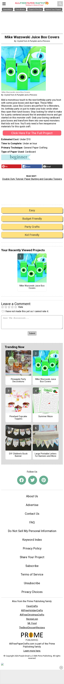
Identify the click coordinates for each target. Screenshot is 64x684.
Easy (32, 210)
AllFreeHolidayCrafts (32, 610)
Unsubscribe (32, 583)
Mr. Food (32, 623)
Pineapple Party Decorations (18, 380)
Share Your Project (32, 557)
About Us (32, 496)
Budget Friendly (32, 218)
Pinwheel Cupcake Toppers (18, 417)
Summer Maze (45, 416)
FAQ (32, 522)
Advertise (32, 505)
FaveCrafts (32, 606)
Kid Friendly (32, 235)
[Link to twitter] (32, 480)
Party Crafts (32, 226)
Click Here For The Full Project (32, 133)
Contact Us (32, 513)
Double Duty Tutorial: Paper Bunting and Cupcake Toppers (32, 179)
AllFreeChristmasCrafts (32, 614)
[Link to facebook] (21, 480)
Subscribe (32, 566)
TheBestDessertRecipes (32, 627)
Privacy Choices (32, 592)
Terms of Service (32, 574)
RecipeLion (32, 619)
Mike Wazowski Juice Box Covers (32, 287)
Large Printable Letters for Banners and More (45, 455)
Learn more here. (32, 650)
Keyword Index (32, 539)
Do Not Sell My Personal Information (32, 531)
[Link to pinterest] (43, 480)
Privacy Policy (32, 548)
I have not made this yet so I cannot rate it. (27, 311)
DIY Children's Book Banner (18, 455)
